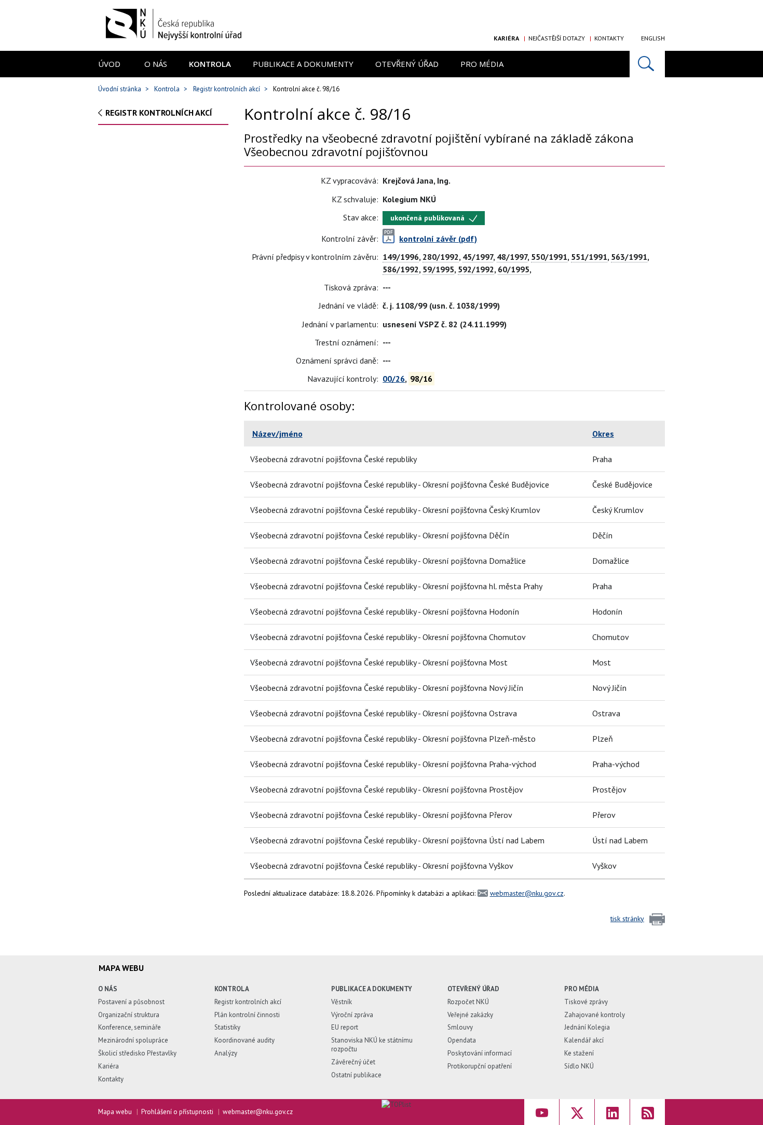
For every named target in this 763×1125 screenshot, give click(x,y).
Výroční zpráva (352, 1014)
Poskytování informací (479, 1053)
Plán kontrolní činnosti (247, 1014)
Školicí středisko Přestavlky (137, 1053)
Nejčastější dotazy (556, 38)
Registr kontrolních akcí (226, 89)
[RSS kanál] (647, 1112)
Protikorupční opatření (479, 1066)
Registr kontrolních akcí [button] (158, 112)
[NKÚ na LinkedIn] (612, 1112)
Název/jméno (277, 433)
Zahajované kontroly (594, 1014)
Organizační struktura (128, 1014)
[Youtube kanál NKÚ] (541, 1112)
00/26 (394, 378)
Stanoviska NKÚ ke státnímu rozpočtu (372, 1044)
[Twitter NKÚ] (577, 1112)
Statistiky (227, 1027)
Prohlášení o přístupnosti (177, 1111)
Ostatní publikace (356, 1075)
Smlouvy (460, 1027)
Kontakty (609, 38)
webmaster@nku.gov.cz (527, 893)
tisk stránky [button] (627, 918)
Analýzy (225, 1053)
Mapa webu (115, 1111)
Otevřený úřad (407, 64)
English (653, 38)
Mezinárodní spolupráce (133, 1040)
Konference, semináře (129, 1027)
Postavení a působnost (131, 1001)
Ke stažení (579, 1053)
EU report (344, 1027)
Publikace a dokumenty (303, 64)
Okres (603, 433)
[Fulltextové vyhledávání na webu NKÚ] (647, 64)
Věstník (341, 1001)
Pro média (481, 64)
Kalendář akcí (584, 1040)
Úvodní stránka (119, 89)
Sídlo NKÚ (579, 1066)
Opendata (461, 1040)
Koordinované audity (244, 1040)
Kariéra (506, 38)
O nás (155, 64)
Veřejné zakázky (470, 1014)
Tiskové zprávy (586, 1001)
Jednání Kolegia (587, 1027)
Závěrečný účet (353, 1062)
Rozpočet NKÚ (468, 1001)
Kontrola (210, 64)
